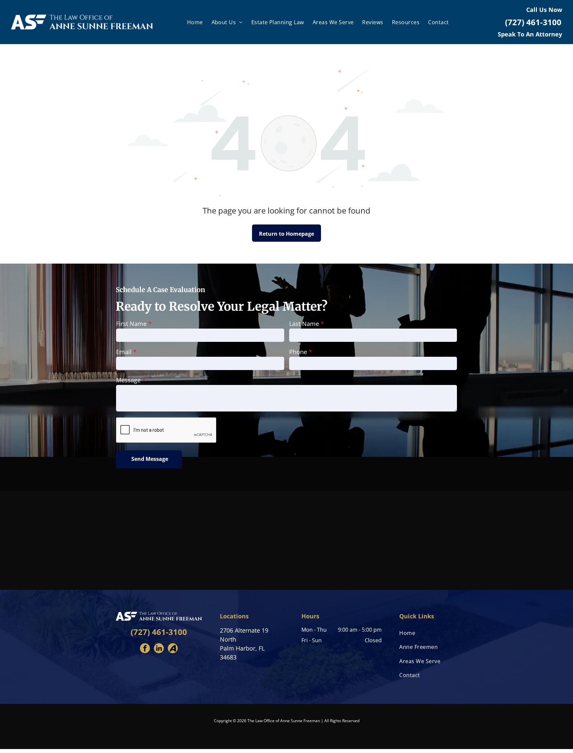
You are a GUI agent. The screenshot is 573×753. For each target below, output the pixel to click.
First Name (131, 324)
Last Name (304, 324)
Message (128, 380)
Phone (298, 352)
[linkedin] (159, 649)
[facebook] (145, 649)
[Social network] (173, 649)
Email (124, 352)
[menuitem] (195, 22)
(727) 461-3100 (159, 631)
